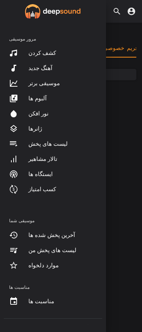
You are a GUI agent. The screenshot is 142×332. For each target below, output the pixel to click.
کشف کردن (42, 53)
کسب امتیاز (42, 189)
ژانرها (35, 128)
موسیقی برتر (44, 83)
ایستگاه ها (40, 174)
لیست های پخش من (52, 250)
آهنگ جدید (40, 68)
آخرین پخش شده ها (51, 235)
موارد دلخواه (43, 265)
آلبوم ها (37, 98)
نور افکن (38, 113)
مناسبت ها (41, 301)
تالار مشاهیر (42, 159)
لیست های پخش (48, 143)
